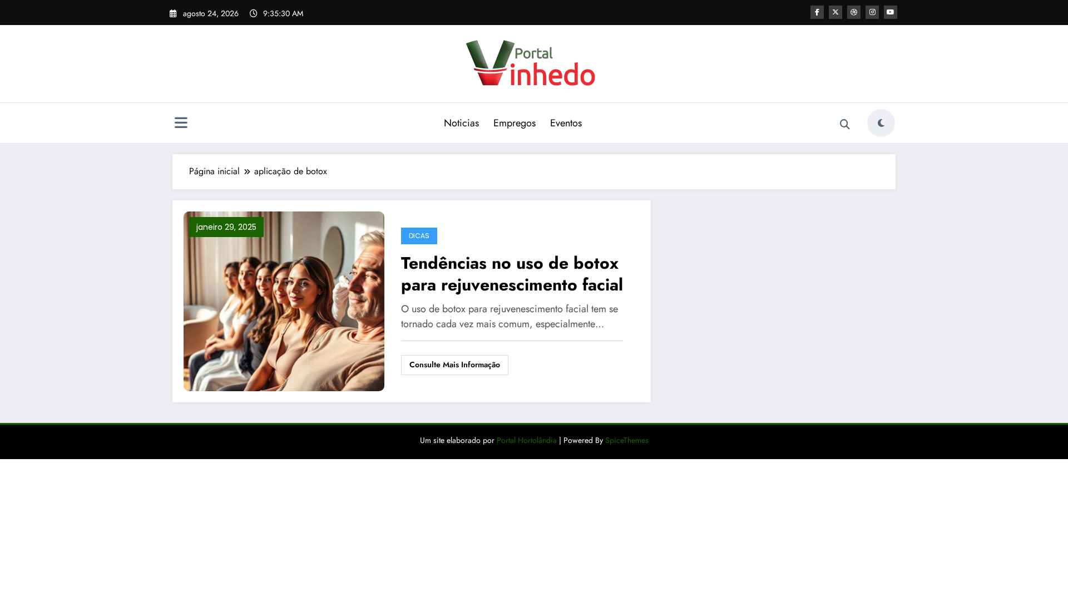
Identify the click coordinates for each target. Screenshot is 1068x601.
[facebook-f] (817, 12)
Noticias (461, 123)
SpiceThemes (627, 440)
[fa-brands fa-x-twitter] (835, 12)
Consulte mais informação (454, 364)
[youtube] (890, 12)
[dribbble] (854, 12)
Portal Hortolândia (526, 440)
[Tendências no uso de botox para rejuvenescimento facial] (284, 300)
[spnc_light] (881, 123)
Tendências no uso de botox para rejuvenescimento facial (512, 273)
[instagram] (872, 12)
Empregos (514, 123)
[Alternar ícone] (180, 124)
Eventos (566, 123)
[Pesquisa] (845, 125)
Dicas (419, 235)
